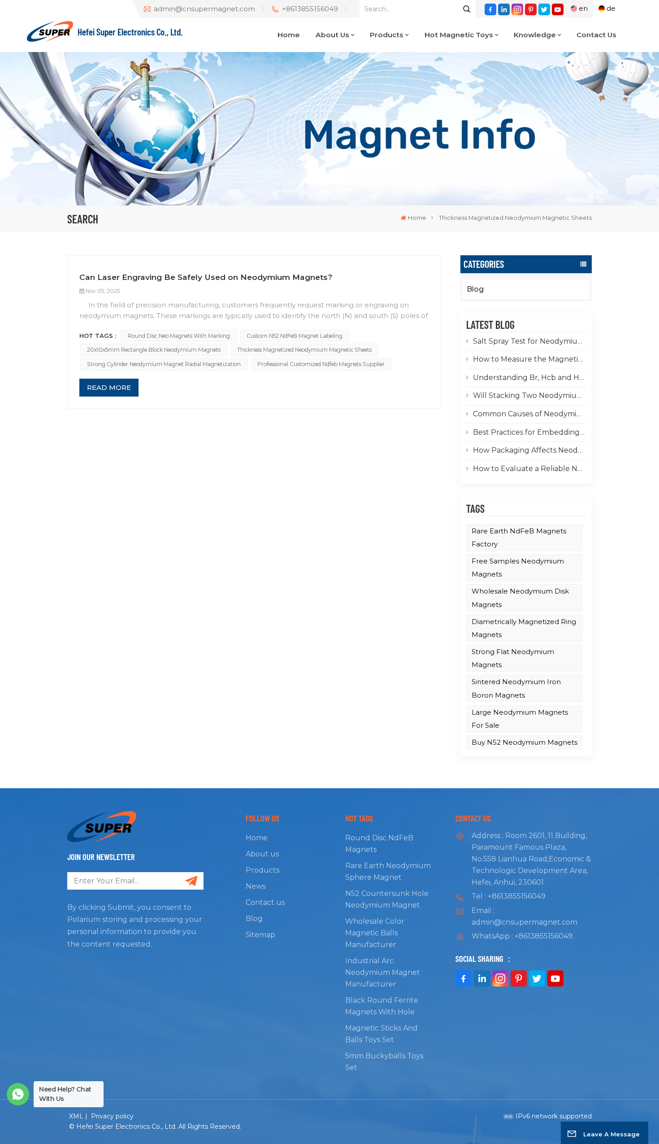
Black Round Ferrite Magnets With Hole (381, 1006)
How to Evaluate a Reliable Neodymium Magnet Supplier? (529, 468)
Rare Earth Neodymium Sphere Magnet (388, 871)
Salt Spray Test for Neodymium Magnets (529, 341)
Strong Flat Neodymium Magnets (513, 658)
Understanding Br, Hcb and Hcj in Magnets (529, 377)
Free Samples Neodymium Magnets (518, 567)
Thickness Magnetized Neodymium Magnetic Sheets (304, 349)
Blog (475, 289)
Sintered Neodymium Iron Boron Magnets (516, 688)
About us (332, 35)
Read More (109, 387)
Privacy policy (112, 1116)
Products (386, 35)
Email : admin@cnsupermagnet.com (524, 916)
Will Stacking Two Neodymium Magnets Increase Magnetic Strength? (529, 395)
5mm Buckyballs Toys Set (384, 1062)
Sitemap (260, 934)
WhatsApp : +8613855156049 (522, 936)
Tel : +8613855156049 (509, 896)
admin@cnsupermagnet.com (204, 9)
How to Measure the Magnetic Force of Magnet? (529, 359)
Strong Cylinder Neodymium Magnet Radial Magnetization (164, 364)
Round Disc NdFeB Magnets (379, 844)
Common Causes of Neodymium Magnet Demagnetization (529, 414)
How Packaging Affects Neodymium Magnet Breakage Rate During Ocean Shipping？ (529, 450)
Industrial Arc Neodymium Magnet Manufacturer (382, 972)
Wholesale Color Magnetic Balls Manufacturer (374, 933)
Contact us (596, 35)
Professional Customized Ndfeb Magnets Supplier (321, 364)
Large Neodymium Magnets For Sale (520, 718)
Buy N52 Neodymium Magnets (524, 742)
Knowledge (535, 35)
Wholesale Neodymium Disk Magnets (520, 597)
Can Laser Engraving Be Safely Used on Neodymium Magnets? (205, 277)
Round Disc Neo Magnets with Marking (179, 335)
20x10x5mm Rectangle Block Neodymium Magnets (154, 349)
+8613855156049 (310, 9)
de (611, 8)
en (583, 8)
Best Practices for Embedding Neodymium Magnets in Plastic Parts (529, 432)
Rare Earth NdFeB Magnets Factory (519, 537)
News (255, 886)
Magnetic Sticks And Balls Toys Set (381, 1034)
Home (288, 35)
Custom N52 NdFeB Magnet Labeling (295, 335)
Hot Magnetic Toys (459, 35)
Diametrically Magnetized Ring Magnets (524, 628)
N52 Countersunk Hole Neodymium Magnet (387, 899)
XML (76, 1116)
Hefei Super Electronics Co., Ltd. (130, 31)
